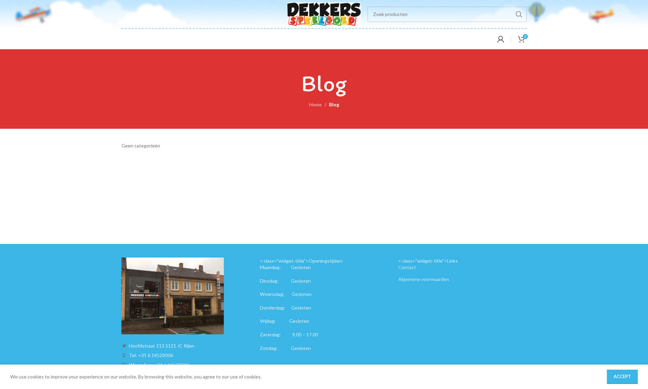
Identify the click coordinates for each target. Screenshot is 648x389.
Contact (407, 267)
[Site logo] (324, 13)
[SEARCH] (519, 14)
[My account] (501, 39)
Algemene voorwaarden (423, 279)
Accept (622, 376)
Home (315, 104)
